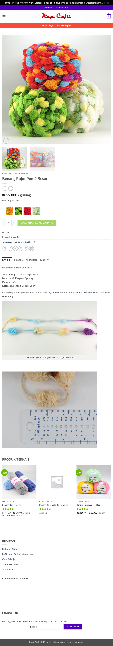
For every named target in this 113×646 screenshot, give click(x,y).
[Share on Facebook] (10, 248)
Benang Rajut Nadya (11, 505)
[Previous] (8, 90)
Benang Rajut (22, 173)
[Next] (105, 90)
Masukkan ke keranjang (36, 222)
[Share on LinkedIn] (31, 248)
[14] (36, 211)
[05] (9, 211)
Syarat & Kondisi (10, 564)
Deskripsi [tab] (7, 260)
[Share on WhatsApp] (5, 248)
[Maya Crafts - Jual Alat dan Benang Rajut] (56, 16)
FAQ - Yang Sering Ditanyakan (17, 554)
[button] (4, 16)
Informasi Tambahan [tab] (25, 260)
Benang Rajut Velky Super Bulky (53, 505)
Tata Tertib (7, 569)
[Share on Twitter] (15, 248)
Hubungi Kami (9, 548)
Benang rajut (11, 242)
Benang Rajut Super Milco (88, 505)
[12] (27, 211)
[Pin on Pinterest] (26, 248)
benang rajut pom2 (84, 292)
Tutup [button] (106, 2)
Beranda (7, 173)
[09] (18, 211)
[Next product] (5, 188)
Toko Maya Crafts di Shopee (56, 25)
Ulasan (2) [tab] (44, 260)
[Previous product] (10, 188)
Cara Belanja (8, 559)
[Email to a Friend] (20, 248)
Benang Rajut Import (26, 242)
